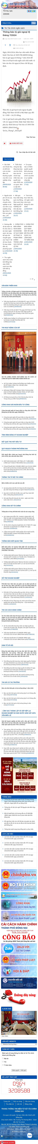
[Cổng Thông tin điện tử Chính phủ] (19, 874)
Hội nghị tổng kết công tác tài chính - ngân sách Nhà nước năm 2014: (19, 499)
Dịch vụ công (17, 1101)
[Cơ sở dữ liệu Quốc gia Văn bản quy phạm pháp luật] (19, 916)
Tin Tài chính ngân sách (14, 28)
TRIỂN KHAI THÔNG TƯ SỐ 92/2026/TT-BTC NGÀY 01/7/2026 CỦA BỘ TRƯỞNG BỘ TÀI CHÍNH (18, 320)
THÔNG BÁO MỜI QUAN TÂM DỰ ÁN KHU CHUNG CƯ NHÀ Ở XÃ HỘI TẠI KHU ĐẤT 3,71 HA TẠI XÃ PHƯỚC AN (20, 563)
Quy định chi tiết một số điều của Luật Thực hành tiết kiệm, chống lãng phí (19, 494)
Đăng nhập (28, 1104)
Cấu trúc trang (30, 1101)
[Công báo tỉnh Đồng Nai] (19, 936)
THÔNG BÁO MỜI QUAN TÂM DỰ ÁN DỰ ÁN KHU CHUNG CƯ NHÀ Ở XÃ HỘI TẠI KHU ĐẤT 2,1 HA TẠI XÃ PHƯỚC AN (20, 570)
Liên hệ (19, 1104)
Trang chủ (6, 1101)
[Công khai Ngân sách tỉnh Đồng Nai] (19, 904)
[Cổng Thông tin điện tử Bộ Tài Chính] (19, 886)
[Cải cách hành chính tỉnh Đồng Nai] (19, 925)
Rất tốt (6, 1058)
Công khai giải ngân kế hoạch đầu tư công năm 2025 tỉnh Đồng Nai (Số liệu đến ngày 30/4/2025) (20, 423)
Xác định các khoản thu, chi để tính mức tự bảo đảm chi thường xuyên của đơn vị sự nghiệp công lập (8, 176)
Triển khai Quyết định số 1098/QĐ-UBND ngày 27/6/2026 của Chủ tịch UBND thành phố (19, 638)
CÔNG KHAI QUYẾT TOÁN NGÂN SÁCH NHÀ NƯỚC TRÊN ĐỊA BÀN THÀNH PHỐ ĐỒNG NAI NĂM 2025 (19, 533)
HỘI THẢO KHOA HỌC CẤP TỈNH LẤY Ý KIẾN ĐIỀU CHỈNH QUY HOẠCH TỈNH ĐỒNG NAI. (18, 462)
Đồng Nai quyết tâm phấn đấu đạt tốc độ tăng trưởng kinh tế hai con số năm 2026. (19, 675)
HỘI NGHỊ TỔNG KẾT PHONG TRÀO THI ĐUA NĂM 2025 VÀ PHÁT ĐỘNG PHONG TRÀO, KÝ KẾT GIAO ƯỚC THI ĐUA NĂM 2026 (19, 392)
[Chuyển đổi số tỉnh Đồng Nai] (19, 983)
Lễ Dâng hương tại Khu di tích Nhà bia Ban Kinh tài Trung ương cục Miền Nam (18, 398)
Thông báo (6, 797)
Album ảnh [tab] (6, 1009)
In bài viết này (19, 48)
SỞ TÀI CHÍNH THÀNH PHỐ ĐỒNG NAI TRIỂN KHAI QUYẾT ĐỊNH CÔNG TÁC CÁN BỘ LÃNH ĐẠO (19, 385)
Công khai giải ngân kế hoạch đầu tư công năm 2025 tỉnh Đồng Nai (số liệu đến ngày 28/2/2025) (20, 428)
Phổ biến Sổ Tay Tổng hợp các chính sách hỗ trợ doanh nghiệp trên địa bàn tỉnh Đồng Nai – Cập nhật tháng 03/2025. (20, 602)
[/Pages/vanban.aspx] (19, 960)
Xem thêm (5, 1036)
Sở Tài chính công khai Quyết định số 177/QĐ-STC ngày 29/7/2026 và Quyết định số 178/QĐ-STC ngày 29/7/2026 (20, 526)
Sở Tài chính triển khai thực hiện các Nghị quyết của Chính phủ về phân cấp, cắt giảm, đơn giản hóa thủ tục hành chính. (19, 627)
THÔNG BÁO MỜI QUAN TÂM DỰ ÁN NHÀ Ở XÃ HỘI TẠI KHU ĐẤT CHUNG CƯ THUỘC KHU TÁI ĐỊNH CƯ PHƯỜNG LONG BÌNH (19, 557)
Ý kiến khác (8, 1065)
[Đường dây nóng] (19, 997)
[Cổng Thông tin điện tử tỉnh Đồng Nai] (19, 895)
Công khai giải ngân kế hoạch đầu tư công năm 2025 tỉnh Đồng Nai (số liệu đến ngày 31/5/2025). (20, 418)
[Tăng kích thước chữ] (9, 45)
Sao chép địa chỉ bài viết (22, 45)
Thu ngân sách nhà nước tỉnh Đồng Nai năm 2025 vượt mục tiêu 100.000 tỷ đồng (8, 266)
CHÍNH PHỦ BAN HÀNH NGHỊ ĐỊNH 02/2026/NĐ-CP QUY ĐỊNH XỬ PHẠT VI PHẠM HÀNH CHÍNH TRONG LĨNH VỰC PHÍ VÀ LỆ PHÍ (18, 237)
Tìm (33, 23)
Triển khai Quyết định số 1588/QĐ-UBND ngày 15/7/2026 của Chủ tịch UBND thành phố (19, 633)
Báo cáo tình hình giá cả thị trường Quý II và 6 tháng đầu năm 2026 (20, 694)
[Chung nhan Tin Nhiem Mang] (8, 1137)
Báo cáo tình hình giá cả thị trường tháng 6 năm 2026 (17, 704)
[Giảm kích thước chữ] (5, 45)
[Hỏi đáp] (19, 971)
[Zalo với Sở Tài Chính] (19, 948)
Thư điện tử (10, 1104)
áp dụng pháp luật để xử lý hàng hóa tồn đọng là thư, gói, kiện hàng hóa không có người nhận (19, 488)
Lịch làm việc (7, 834)
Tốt (5, 1062)
